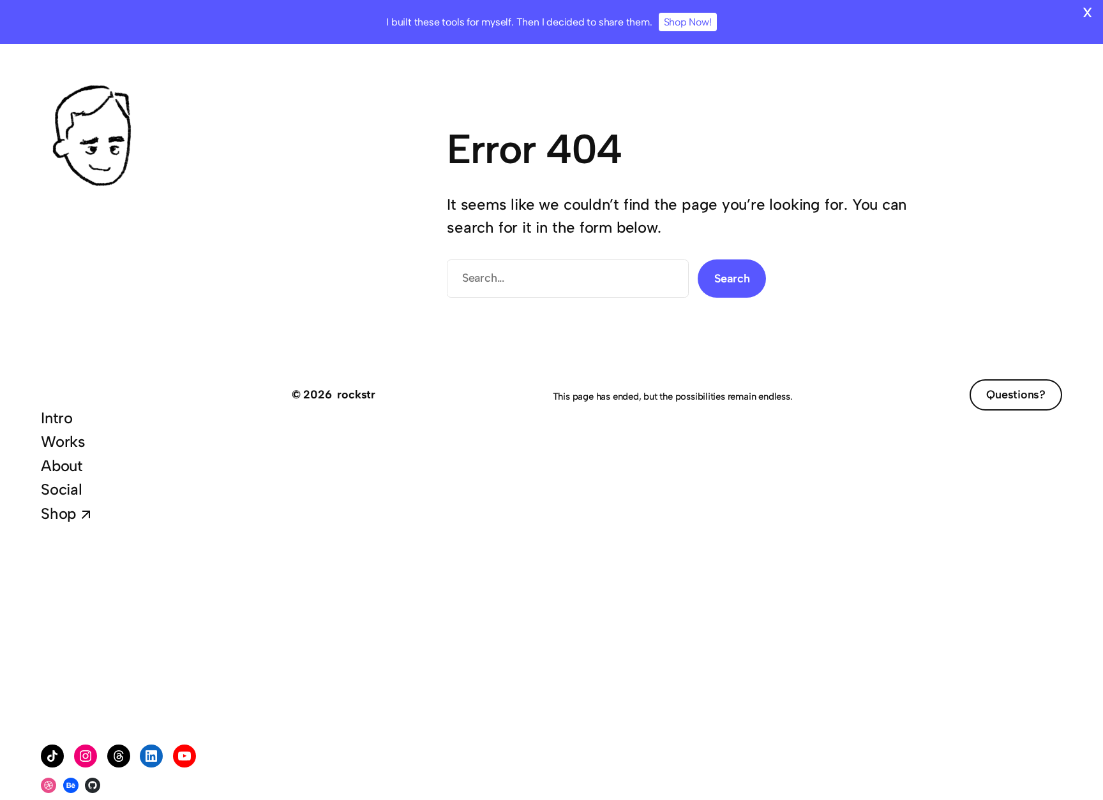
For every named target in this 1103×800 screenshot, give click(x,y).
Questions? (1016, 395)
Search (732, 279)
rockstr (356, 395)
